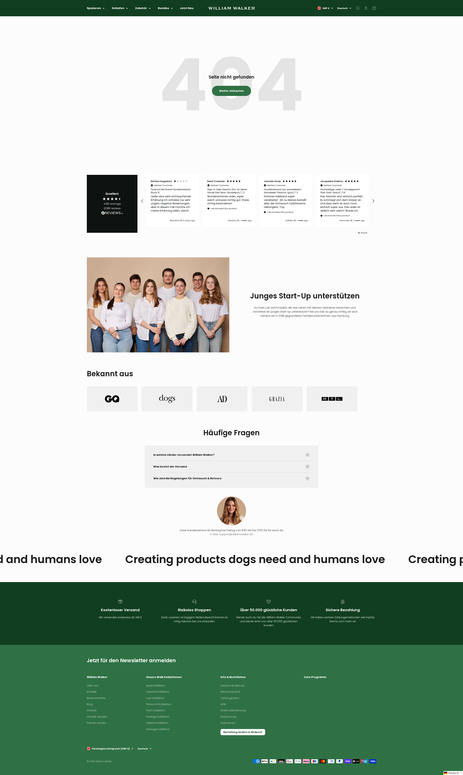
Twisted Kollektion (157, 738)
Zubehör (141, 8)
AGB (223, 719)
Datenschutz (228, 732)
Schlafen (118, 8)
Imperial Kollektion (157, 707)
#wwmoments (96, 713)
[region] (257, 201)
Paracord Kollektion (158, 719)
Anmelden (367, 671)
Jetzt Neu (187, 8)
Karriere (92, 725)
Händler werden (97, 732)
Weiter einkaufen (231, 91)
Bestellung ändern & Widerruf (242, 747)
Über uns (92, 701)
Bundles (163, 8)
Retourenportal (230, 707)
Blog (90, 719)
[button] (142, 201)
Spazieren (94, 8)
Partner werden (96, 738)
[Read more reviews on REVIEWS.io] (112, 213)
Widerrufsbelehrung (233, 725)
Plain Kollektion (155, 725)
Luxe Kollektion (155, 713)
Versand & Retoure (232, 701)
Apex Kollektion (155, 701)
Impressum (227, 738)
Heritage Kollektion (158, 744)
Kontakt (92, 707)
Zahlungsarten (229, 713)
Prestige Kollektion (157, 732)
